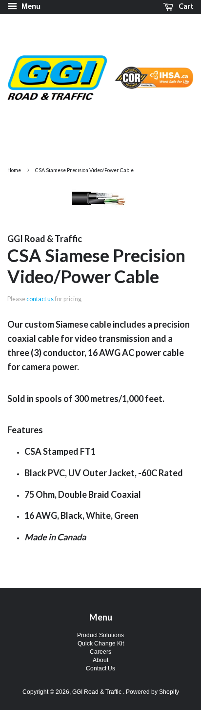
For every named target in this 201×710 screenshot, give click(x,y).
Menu (30, 6)
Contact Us (100, 668)
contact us (40, 299)
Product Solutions (100, 635)
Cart (185, 5)
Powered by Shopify (152, 691)
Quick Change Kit (101, 643)
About (100, 660)
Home (14, 170)
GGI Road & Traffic (97, 691)
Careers (100, 651)
